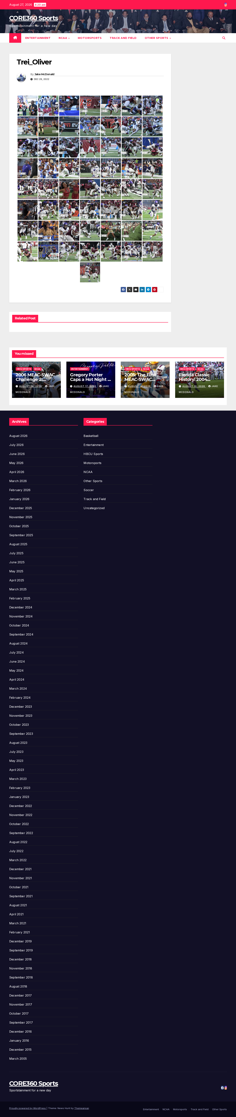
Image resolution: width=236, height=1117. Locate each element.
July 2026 (16, 445)
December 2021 (20, 869)
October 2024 (19, 625)
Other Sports (157, 38)
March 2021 (17, 923)
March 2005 (18, 1058)
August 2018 (18, 986)
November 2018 (20, 968)
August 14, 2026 (139, 386)
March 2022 (18, 860)
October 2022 (19, 824)
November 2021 (20, 878)
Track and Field (123, 38)
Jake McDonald (44, 74)
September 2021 (21, 896)
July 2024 (16, 652)
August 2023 (18, 743)
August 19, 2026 (31, 386)
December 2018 (20, 959)
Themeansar (81, 1108)
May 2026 (16, 463)
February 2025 (19, 598)
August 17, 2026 (85, 386)
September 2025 (21, 535)
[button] (223, 38)
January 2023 (19, 797)
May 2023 (16, 761)
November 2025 (20, 517)
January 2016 (19, 1040)
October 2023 (19, 724)
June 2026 (17, 454)
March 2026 (18, 481)
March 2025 (18, 589)
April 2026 (16, 472)
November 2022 (20, 815)
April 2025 (16, 580)
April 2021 (16, 914)
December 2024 (20, 607)
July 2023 (16, 752)
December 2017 (20, 995)
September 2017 (21, 1022)
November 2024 (21, 616)
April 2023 (16, 770)
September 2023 (21, 734)
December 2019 (20, 941)
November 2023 (20, 715)
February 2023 (19, 788)
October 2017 (19, 1013)
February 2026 (20, 490)
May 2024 (16, 670)
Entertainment (38, 38)
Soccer (89, 490)
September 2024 (21, 634)
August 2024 (18, 643)
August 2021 (18, 905)
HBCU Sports (24, 369)
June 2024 (17, 661)
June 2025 (17, 562)
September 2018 (21, 977)
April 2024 (16, 679)
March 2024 (18, 688)
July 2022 (16, 851)
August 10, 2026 (194, 386)
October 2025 (19, 526)
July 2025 (16, 553)
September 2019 (21, 950)
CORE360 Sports (33, 18)
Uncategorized (94, 508)
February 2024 (20, 697)
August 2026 (18, 436)
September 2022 (21, 833)
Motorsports (90, 38)
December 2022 (20, 806)
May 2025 (16, 571)
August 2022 (18, 842)
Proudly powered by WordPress (27, 1108)
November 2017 (20, 1004)
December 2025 (20, 508)
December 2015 (20, 1049)
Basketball (91, 436)
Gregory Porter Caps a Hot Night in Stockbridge (90, 379)
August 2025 (18, 544)
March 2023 (18, 779)
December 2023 (20, 706)
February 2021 (19, 932)
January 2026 (19, 499)
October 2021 (18, 887)
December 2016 (20, 1031)
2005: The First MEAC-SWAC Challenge (140, 379)
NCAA (63, 38)
